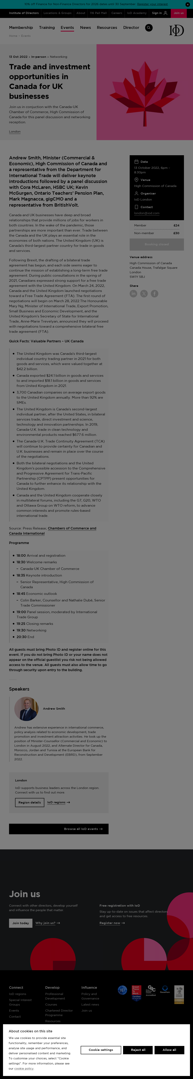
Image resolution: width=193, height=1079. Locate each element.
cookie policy (24, 1068)
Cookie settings (101, 1050)
